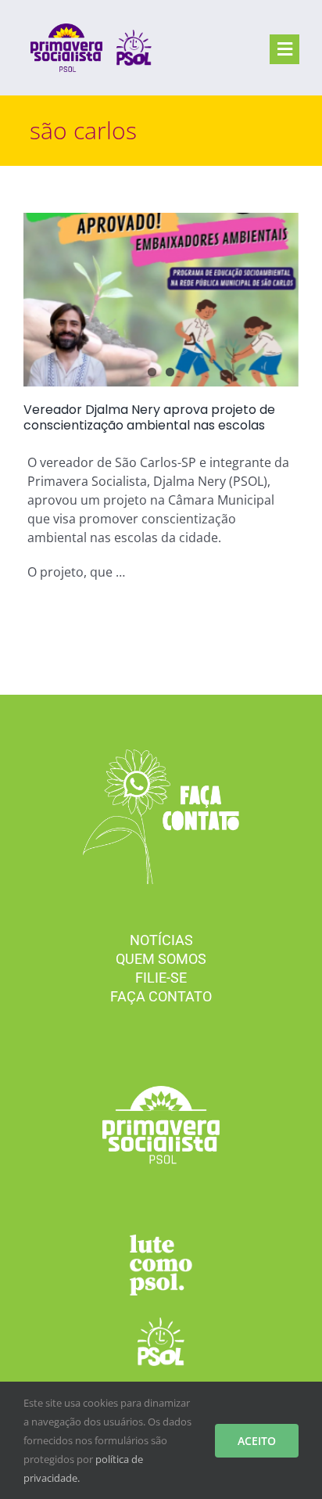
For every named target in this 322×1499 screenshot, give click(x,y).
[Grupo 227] (161, 1240)
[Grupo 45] (161, 755)
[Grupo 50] (134, 36)
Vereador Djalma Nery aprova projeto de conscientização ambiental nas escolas (149, 417)
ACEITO (257, 1440)
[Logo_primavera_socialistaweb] (66, 29)
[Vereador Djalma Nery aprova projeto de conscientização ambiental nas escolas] (161, 299)
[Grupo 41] (161, 1323)
